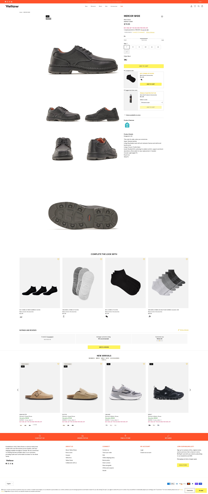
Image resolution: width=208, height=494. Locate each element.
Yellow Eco (69, 457)
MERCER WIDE (27, 12)
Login (141, 450)
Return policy (106, 460)
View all (104, 359)
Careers (68, 455)
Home (21, 12)
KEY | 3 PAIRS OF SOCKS (147, 73)
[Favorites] (195, 6)
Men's (100, 6)
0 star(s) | (139, 32)
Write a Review (150, 32)
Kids (106, 6)
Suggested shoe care (131, 90)
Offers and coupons (108, 468)
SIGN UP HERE (183, 465)
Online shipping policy (109, 457)
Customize (190, 490)
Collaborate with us (71, 463)
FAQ (104, 455)
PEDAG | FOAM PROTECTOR (148, 93)
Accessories (114, 6)
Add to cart (143, 66)
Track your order (107, 452)
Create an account (145, 452)
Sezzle (104, 470)
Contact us (106, 450)
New (86, 6)
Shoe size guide (107, 465)
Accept (201, 490)
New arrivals (104, 356)
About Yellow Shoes (71, 450)
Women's (93, 6)
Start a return (106, 463)
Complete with (129, 70)
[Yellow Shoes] (12, 6)
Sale (121, 6)
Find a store (69, 452)
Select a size (143, 99)
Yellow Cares (69, 460)
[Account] (191, 6)
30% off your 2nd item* (96, 1)
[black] (125, 59)
